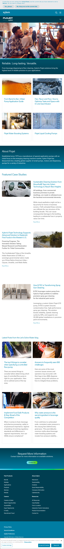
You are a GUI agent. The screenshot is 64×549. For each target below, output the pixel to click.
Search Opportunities (10, 503)
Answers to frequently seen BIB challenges (47, 363)
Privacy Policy (8, 527)
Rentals (6, 492)
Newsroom (35, 479)
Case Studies (35, 503)
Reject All (56, 545)
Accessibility (7, 505)
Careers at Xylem (8, 500)
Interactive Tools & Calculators (40, 508)
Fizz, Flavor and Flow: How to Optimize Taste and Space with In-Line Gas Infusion (47, 101)
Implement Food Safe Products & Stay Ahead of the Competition (16, 415)
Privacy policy (28, 542)
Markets (6, 482)
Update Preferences (9, 533)
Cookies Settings (7, 545)
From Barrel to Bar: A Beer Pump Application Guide (14, 100)
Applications (7, 485)
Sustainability (36, 482)
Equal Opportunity (9, 508)
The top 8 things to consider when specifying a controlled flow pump (15, 364)
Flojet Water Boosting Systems (16, 133)
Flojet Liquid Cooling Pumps (46, 133)
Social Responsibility (38, 487)
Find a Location (36, 505)
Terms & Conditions (9, 530)
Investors (34, 485)
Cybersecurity (36, 492)
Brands (6, 479)
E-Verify (6, 510)
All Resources (36, 500)
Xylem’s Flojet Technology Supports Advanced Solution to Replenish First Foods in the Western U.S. (16, 235)
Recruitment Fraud (9, 513)
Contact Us (35, 513)
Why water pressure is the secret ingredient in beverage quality (46, 415)
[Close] (61, 540)
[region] (32, 543)
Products (6, 487)
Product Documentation (38, 510)
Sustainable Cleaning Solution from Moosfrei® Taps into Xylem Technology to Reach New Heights (47, 184)
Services (6, 490)
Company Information (38, 490)
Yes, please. (8, 6)
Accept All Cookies (44, 545)
